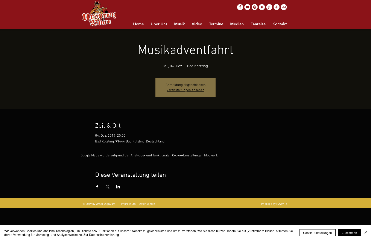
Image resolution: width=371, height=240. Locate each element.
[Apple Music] (269, 7)
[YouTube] (247, 7)
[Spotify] (255, 7)
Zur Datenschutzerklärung (101, 234)
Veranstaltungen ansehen (185, 90)
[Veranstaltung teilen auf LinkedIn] (118, 186)
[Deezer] (284, 7)
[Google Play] (262, 7)
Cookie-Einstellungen (317, 233)
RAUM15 (281, 204)
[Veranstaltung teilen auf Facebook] (97, 186)
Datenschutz (147, 204)
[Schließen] (365, 233)
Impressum (128, 204)
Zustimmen (349, 233)
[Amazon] (277, 7)
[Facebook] (240, 7)
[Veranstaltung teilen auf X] (108, 186)
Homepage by (267, 204)
